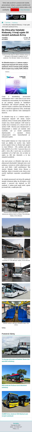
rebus (25, 37)
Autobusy (15, 22)
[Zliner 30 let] (16, 83)
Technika (7, 22)
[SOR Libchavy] (16, 17)
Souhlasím (15, 10)
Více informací (25, 10)
